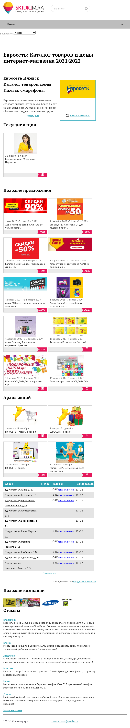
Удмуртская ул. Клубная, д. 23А (21, 552)
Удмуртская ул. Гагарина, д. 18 (20, 495)
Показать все (49, 573)
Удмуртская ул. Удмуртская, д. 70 (22, 557)
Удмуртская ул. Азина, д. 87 (19, 489)
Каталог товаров (80, 115)
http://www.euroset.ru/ (84, 581)
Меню (11, 24)
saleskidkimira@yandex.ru (64, 721)
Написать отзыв (12, 710)
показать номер (66, 489)
